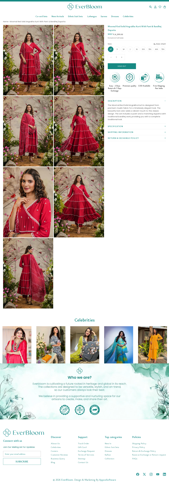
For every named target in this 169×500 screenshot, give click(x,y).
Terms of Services (86, 454)
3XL (150, 49)
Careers (54, 451)
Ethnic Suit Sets (75, 16)
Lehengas (92, 16)
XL (137, 49)
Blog (53, 462)
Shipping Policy (139, 443)
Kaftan (108, 454)
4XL (156, 49)
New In (108, 443)
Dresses (115, 16)
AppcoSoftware (107, 479)
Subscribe (22, 461)
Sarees (104, 16)
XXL (143, 49)
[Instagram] (151, 474)
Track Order (83, 443)
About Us (55, 443)
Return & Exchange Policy (144, 451)
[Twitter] (144, 474)
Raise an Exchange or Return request (149, 454)
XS (111, 49)
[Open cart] (164, 7)
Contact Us (83, 462)
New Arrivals (57, 16)
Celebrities (128, 16)
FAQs (134, 458)
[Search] (150, 7)
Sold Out (122, 66)
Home (5, 21)
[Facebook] (137, 474)
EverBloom (67, 479)
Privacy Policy (138, 447)
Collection (109, 458)
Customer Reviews (59, 454)
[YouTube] (157, 474)
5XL (163, 49)
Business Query (58, 458)
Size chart (161, 44)
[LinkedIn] (164, 474)
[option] (16, 344)
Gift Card (82, 447)
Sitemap (81, 458)
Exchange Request (86, 451)
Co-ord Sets (41, 16)
